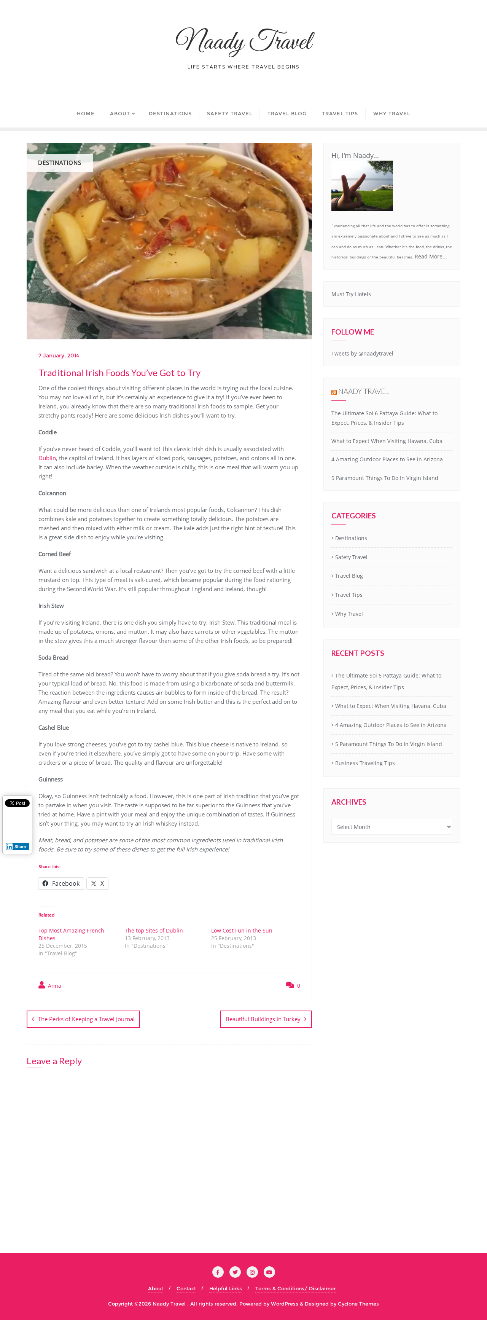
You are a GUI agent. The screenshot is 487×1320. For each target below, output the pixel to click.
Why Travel (349, 613)
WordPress (284, 1304)
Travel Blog (349, 575)
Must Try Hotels (351, 294)
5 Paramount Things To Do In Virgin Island (384, 477)
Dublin (47, 458)
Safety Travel (351, 557)
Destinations (351, 538)
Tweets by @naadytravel (362, 353)
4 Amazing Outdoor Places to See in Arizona (387, 459)
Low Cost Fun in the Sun (241, 930)
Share (20, 846)
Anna (53, 985)
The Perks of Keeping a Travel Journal (86, 1019)
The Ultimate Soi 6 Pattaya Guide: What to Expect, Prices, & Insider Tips (386, 681)
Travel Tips (349, 594)
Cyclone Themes (358, 1304)
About (155, 1288)
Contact (186, 1288)
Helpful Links (225, 1288)
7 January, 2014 (58, 355)
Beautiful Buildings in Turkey (263, 1019)
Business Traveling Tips (365, 763)
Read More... (431, 256)
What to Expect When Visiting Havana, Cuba (386, 441)
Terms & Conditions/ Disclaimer (295, 1288)
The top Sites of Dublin (154, 930)
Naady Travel (363, 391)
